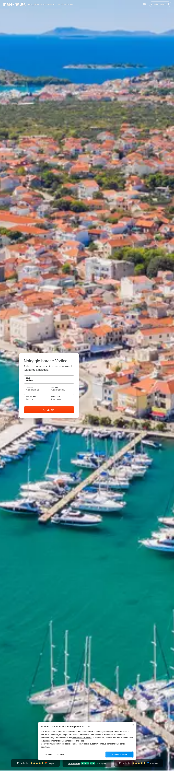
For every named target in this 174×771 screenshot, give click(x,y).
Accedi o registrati (159, 4)
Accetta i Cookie (119, 754)
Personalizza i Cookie (54, 754)
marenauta (14, 4)
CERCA (50, 409)
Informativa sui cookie (81, 737)
